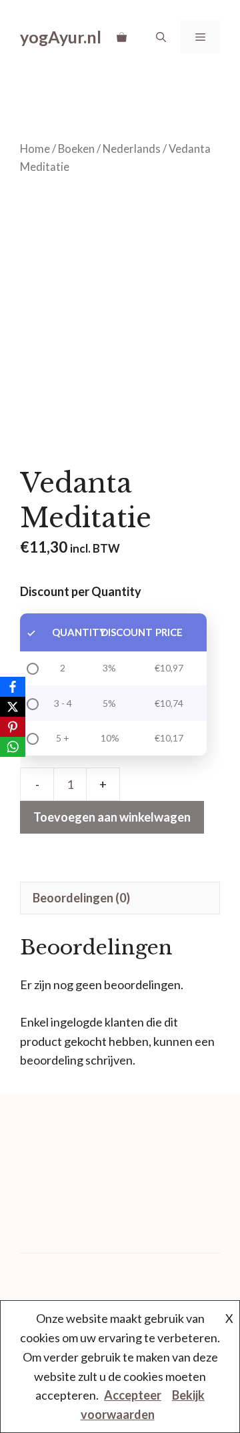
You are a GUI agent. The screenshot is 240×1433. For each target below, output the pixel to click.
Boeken (76, 149)
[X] (12, 707)
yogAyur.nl (60, 37)
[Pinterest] (12, 727)
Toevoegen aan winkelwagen (112, 817)
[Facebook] (12, 687)
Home (35, 149)
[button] (161, 36)
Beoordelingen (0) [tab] (81, 897)
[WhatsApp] (12, 747)
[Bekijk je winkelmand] (121, 36)
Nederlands (132, 149)
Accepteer (132, 1395)
